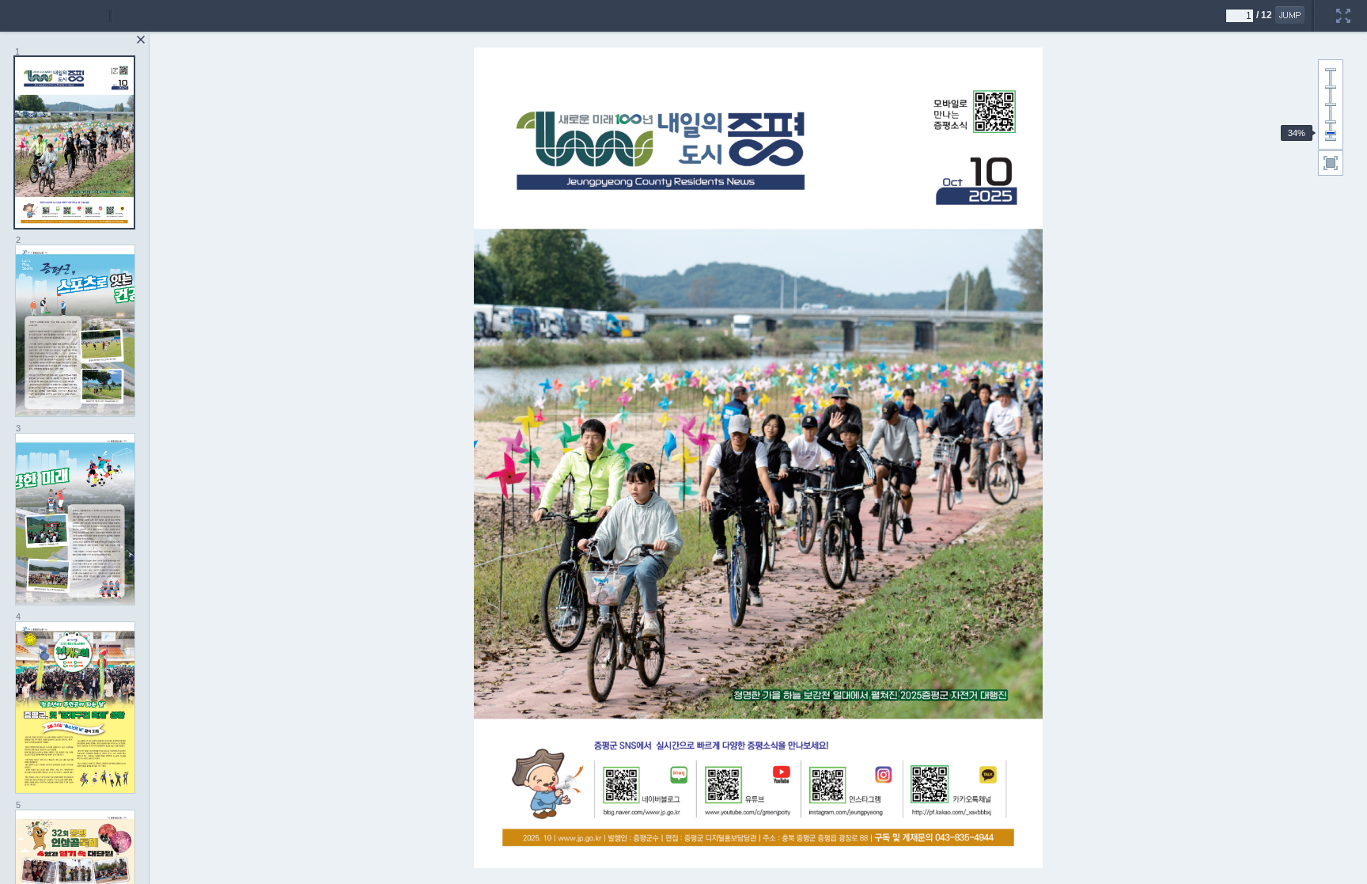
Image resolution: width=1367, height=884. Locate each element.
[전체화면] (1343, 5)
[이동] (1289, 15)
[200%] (1330, 69)
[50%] (1330, 122)
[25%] (1330, 139)
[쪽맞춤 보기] (1330, 163)
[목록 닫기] (141, 40)
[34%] (1330, 133)
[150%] (1330, 87)
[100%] (1330, 104)
